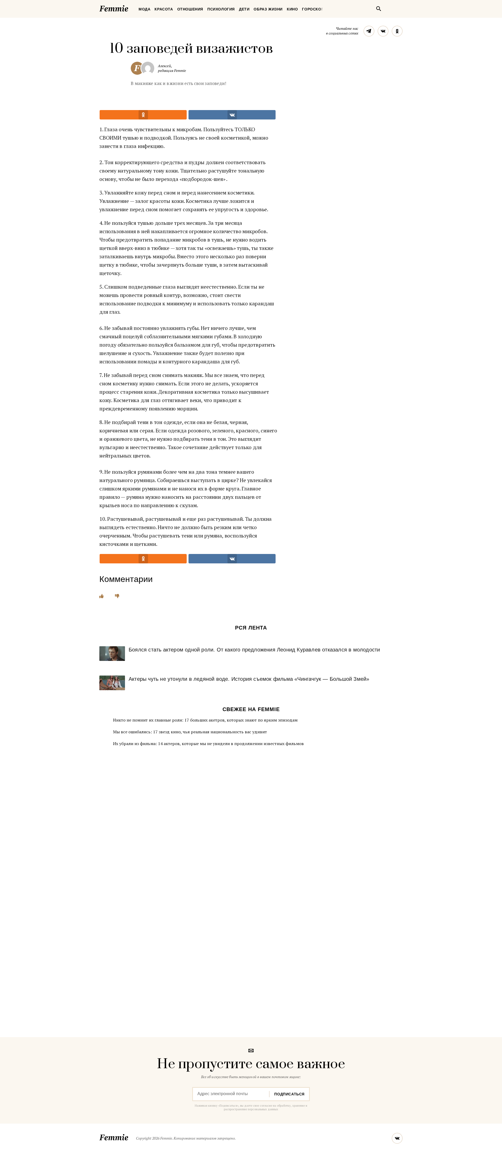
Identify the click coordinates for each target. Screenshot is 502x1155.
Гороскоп (313, 9)
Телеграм (368, 31)
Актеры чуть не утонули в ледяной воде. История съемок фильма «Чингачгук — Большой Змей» (249, 679)
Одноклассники (397, 31)
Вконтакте (383, 31)
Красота (164, 9)
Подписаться (289, 1094)
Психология (221, 9)
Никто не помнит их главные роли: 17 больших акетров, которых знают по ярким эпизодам (205, 720)
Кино (292, 9)
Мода (144, 9)
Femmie (129, 7)
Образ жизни (268, 9)
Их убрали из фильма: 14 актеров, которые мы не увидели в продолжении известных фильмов (208, 743)
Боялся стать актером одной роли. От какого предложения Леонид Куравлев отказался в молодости (254, 650)
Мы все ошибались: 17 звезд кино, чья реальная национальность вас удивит (190, 732)
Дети (244, 9)
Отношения (190, 9)
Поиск (378, 8)
